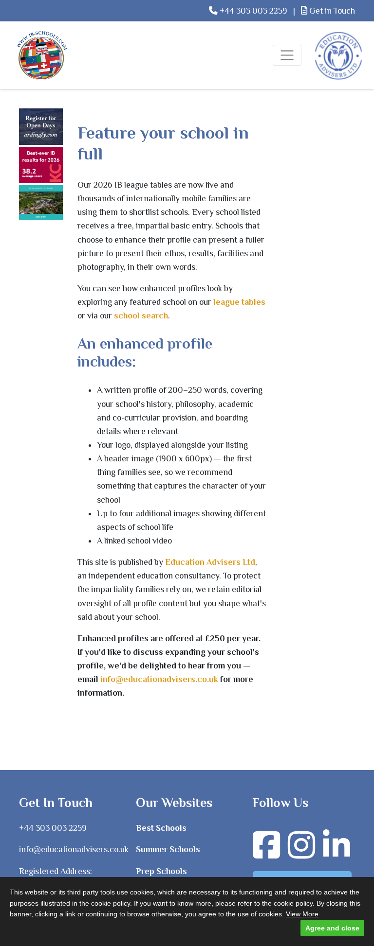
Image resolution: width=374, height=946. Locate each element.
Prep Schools (161, 871)
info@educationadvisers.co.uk (159, 679)
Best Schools (161, 828)
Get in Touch (331, 11)
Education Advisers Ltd (210, 562)
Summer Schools (168, 849)
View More (302, 914)
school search (141, 315)
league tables (239, 302)
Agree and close (332, 928)
